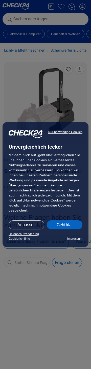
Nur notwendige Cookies (65, 132)
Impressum (74, 238)
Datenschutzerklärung (24, 234)
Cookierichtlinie (19, 238)
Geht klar (65, 225)
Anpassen (26, 225)
